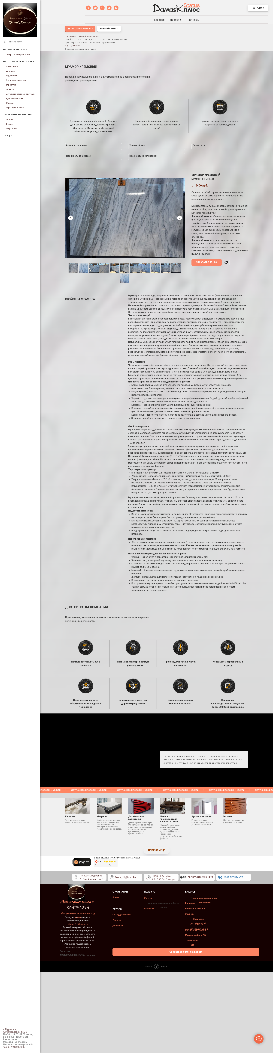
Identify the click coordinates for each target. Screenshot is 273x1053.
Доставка (117, 925)
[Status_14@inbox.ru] (109, 8)
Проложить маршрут (200, 877)
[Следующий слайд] (179, 218)
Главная (159, 19)
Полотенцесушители (16, 80)
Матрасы (10, 71)
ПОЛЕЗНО (149, 891)
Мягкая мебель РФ (195, 935)
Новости (175, 19)
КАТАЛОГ (190, 891)
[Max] (116, 8)
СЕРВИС (117, 909)
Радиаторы (11, 75)
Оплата (117, 920)
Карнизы (10, 89)
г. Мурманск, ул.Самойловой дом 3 (82, 36)
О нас (116, 897)
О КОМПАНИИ (120, 891)
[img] (149, 876)
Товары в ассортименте (18, 54)
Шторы (9, 124)
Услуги (148, 898)
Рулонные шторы (14, 98)
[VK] (102, 8)
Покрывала (11, 128)
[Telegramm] (88, 8)
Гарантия (149, 908)
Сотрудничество (121, 914)
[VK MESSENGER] (95, 8)
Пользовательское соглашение (77, 955)
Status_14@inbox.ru (125, 877)
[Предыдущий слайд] (70, 218)
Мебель (10, 119)
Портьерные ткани (15, 107)
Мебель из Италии (195, 930)
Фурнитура (11, 85)
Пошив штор (12, 66)
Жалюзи (10, 103)
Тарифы (7, 135)
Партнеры (193, 19)
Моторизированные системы (20, 94)
